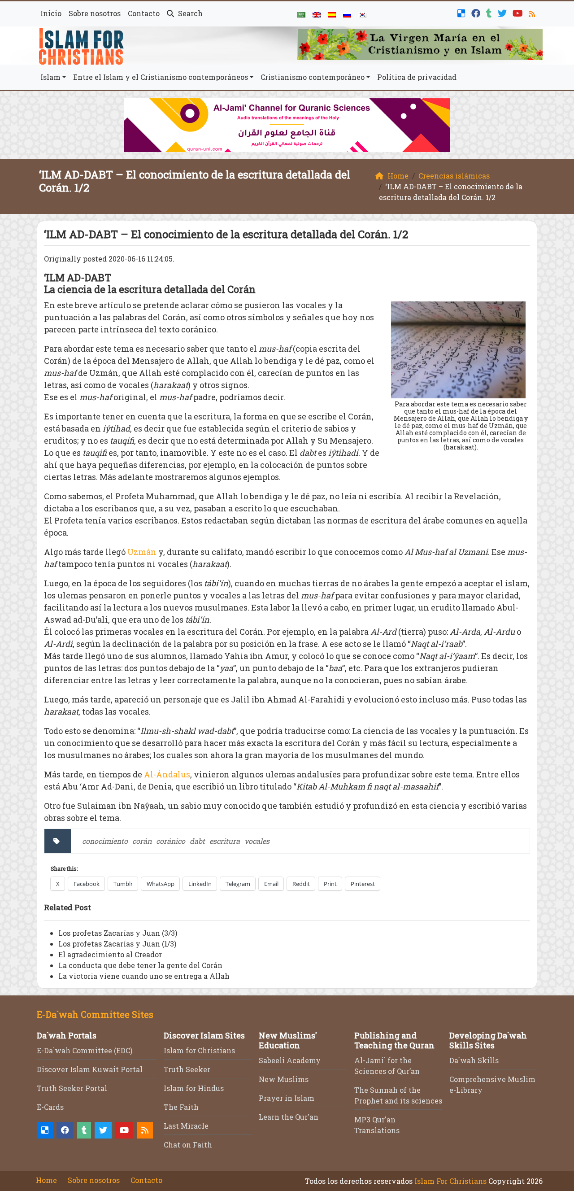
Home (46, 1180)
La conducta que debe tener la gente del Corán (140, 965)
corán (142, 841)
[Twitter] (503, 12)
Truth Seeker (187, 1069)
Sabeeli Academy (290, 1060)
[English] (316, 14)
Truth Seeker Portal (72, 1088)
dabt (197, 841)
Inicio (50, 13)
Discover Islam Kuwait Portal (90, 1069)
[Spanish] (331, 14)
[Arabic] (301, 14)
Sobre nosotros (95, 13)
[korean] (362, 14)
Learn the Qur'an (288, 1116)
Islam (50, 77)
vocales (257, 841)
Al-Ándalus (167, 774)
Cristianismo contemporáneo (313, 77)
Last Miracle (186, 1125)
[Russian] (347, 14)
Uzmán (142, 551)
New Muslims (284, 1079)
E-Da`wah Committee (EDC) (84, 1050)
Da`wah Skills (474, 1060)
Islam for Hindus (194, 1088)
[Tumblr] (490, 12)
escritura (224, 841)
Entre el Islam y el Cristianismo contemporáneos (160, 77)
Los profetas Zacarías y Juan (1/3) (117, 943)
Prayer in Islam (286, 1098)
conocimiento (105, 841)
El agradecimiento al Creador (110, 954)
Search (189, 13)
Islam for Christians (199, 1050)
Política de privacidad (417, 77)
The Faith (181, 1107)
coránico (170, 841)
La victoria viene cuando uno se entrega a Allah (144, 976)
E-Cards (50, 1107)
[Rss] (533, 12)
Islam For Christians (450, 1181)
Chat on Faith (188, 1144)
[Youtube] (519, 12)
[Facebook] (477, 12)
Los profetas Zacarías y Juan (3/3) (117, 933)
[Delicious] (462, 12)
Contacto (144, 13)
